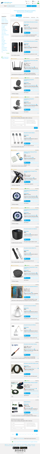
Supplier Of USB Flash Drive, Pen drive (30, 410)
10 (32, 434)
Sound (3, 36)
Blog (15, 444)
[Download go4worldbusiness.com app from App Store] (16, 448)
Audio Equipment (4, 24)
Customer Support (28, 445)
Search (5, 5)
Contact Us (19, 444)
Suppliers (19, 15)
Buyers (13, 15)
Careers (33, 445)
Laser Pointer (4, 33)
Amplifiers (3, 27)
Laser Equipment (4, 30)
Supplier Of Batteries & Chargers (29, 106)
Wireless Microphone (5, 34)
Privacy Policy (13, 445)
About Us (6, 444)
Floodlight (3, 41)
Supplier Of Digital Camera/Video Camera (31, 332)
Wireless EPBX (4, 19)
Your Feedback (24, 444)
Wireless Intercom (5, 20)
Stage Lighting (4, 43)
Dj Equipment (4, 29)
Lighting (3, 46)
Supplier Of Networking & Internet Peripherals (31, 69)
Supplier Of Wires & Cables (28, 351)
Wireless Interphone (5, 22)
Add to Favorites (35, 32)
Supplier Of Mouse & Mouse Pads (29, 294)
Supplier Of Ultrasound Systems (29, 159)
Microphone (4, 17)
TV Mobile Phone (4, 50)
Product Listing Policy (20, 445)
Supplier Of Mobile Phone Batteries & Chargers (32, 87)
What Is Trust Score (31, 444)
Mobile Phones (4, 48)
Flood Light (3, 40)
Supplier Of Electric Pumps (28, 180)
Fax (2, 51)
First (13, 434)
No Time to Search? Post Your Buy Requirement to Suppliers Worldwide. (25, 441)
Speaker (3, 39)
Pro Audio (3, 26)
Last (36, 434)
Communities (11, 444)
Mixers (3, 37)
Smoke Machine (4, 47)
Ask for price (26, 24)
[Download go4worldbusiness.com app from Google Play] (23, 448)
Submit (36, 127)
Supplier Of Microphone (28, 29)
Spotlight (3, 44)
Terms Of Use (7, 445)
